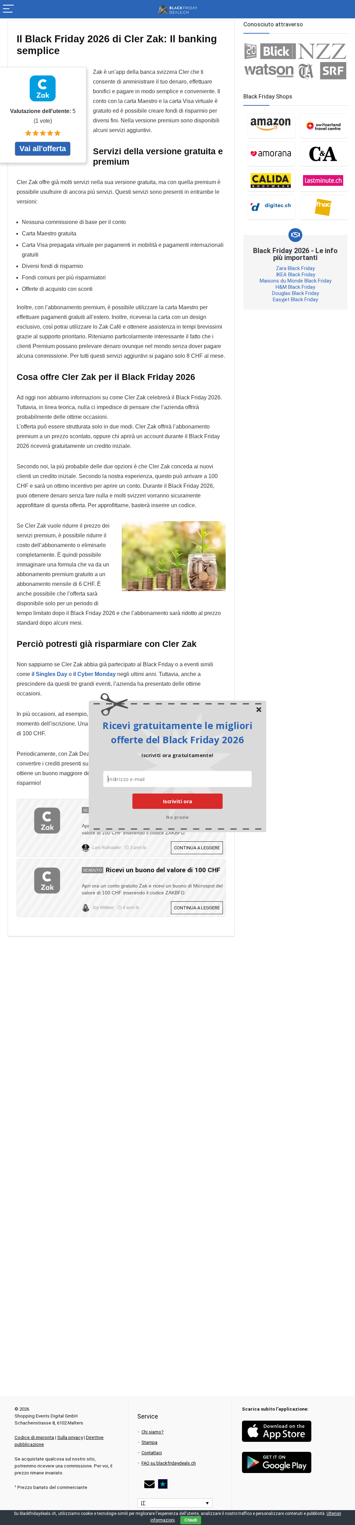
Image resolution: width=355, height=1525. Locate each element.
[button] (177, 732)
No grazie (177, 816)
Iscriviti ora (177, 801)
